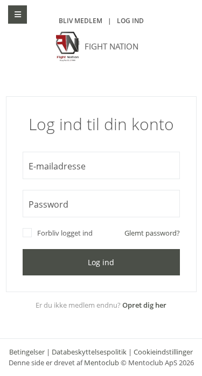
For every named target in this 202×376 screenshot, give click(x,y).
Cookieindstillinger (163, 352)
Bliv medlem (80, 20)
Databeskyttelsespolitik (89, 352)
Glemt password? (152, 233)
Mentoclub (101, 362)
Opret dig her (144, 305)
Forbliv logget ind (65, 233)
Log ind (130, 20)
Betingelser (27, 352)
